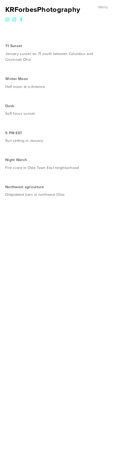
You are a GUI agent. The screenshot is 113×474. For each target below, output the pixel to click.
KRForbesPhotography (42, 9)
